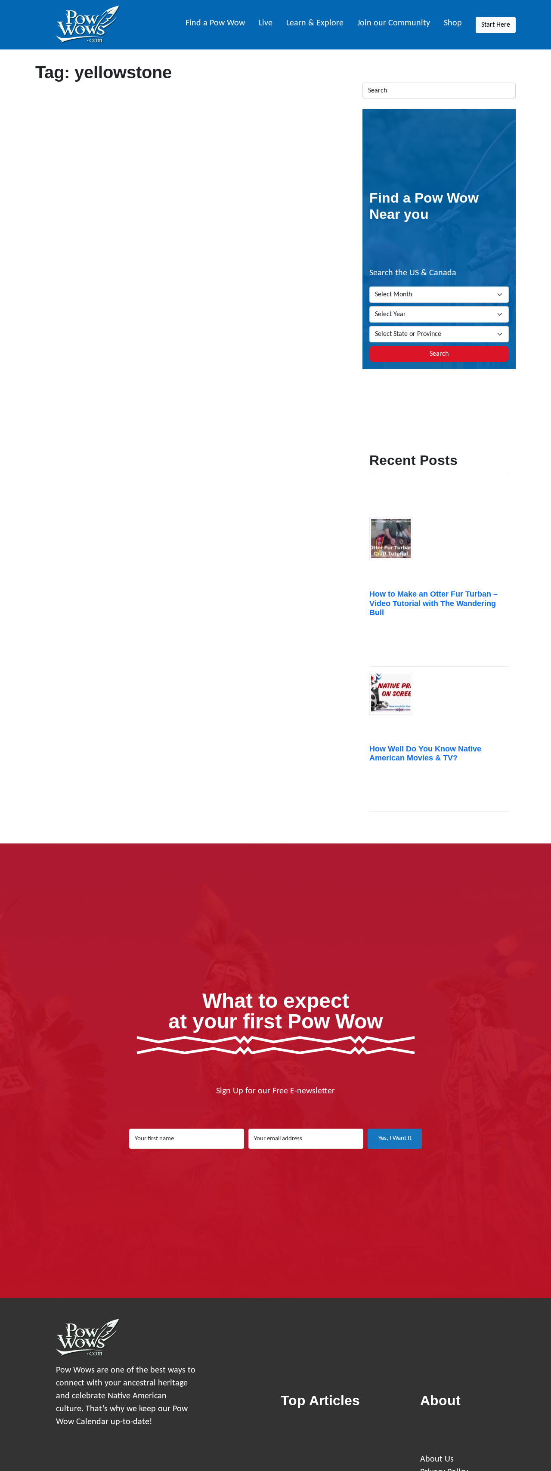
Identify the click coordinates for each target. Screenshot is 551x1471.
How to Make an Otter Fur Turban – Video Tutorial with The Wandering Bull (433, 603)
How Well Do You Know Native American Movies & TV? (425, 754)
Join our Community (393, 23)
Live (265, 23)
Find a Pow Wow (215, 23)
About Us (437, 1459)
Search (439, 354)
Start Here (495, 25)
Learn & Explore (315, 23)
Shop (453, 23)
